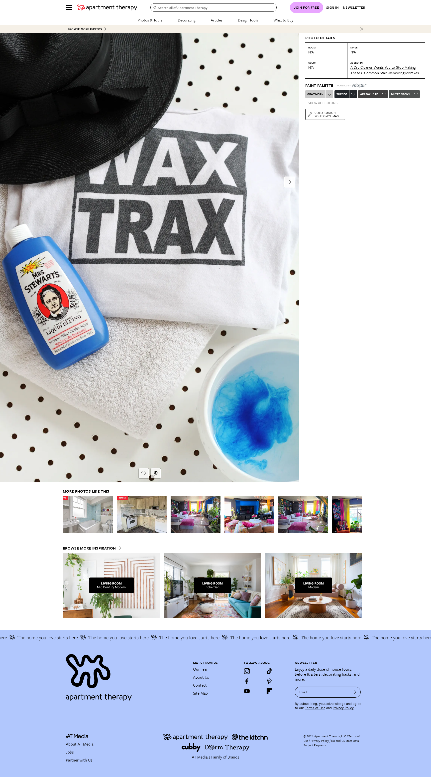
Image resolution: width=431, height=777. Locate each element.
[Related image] (88, 514)
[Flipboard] (269, 691)
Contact (200, 685)
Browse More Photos (85, 29)
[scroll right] (358, 515)
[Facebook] (247, 681)
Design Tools (248, 20)
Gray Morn (315, 94)
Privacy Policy (343, 708)
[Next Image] (289, 182)
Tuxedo (341, 94)
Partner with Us (79, 760)
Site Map (200, 693)
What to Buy (283, 20)
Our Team (201, 669)
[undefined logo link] (107, 7)
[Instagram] (247, 671)
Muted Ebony (400, 94)
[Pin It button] (156, 473)
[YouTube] (247, 691)
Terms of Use (315, 708)
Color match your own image (328, 114)
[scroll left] (67, 515)
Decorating (186, 20)
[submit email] (354, 692)
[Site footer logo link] (126, 675)
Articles (216, 20)
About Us (201, 677)
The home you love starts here (94, 637)
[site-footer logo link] (77, 736)
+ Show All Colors (321, 103)
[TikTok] (269, 671)
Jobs (70, 752)
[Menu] (69, 7)
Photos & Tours (150, 20)
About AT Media (79, 744)
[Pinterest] (269, 681)
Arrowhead (369, 94)
